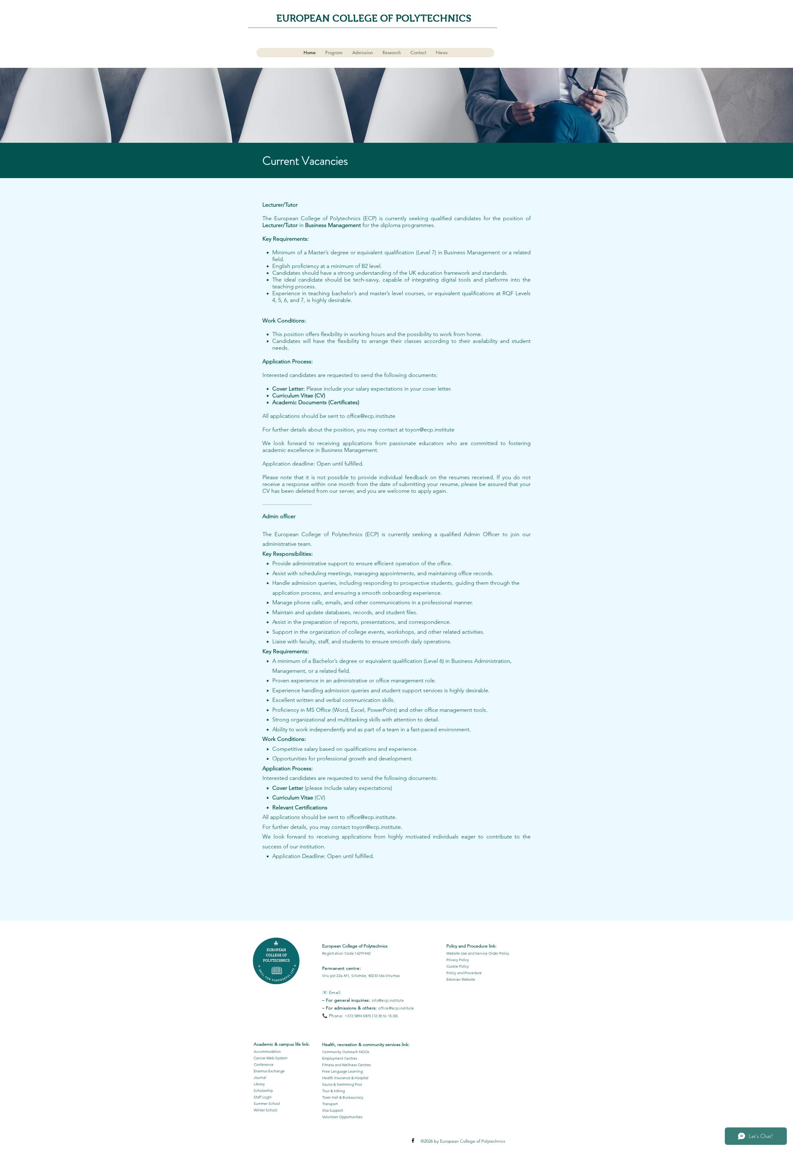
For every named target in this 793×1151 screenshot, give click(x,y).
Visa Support (332, 1110)
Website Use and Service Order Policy (477, 953)
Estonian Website (460, 979)
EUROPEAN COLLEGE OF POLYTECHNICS (375, 18)
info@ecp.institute (388, 1000)
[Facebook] (413, 1140)
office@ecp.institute (371, 416)
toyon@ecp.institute (429, 429)
